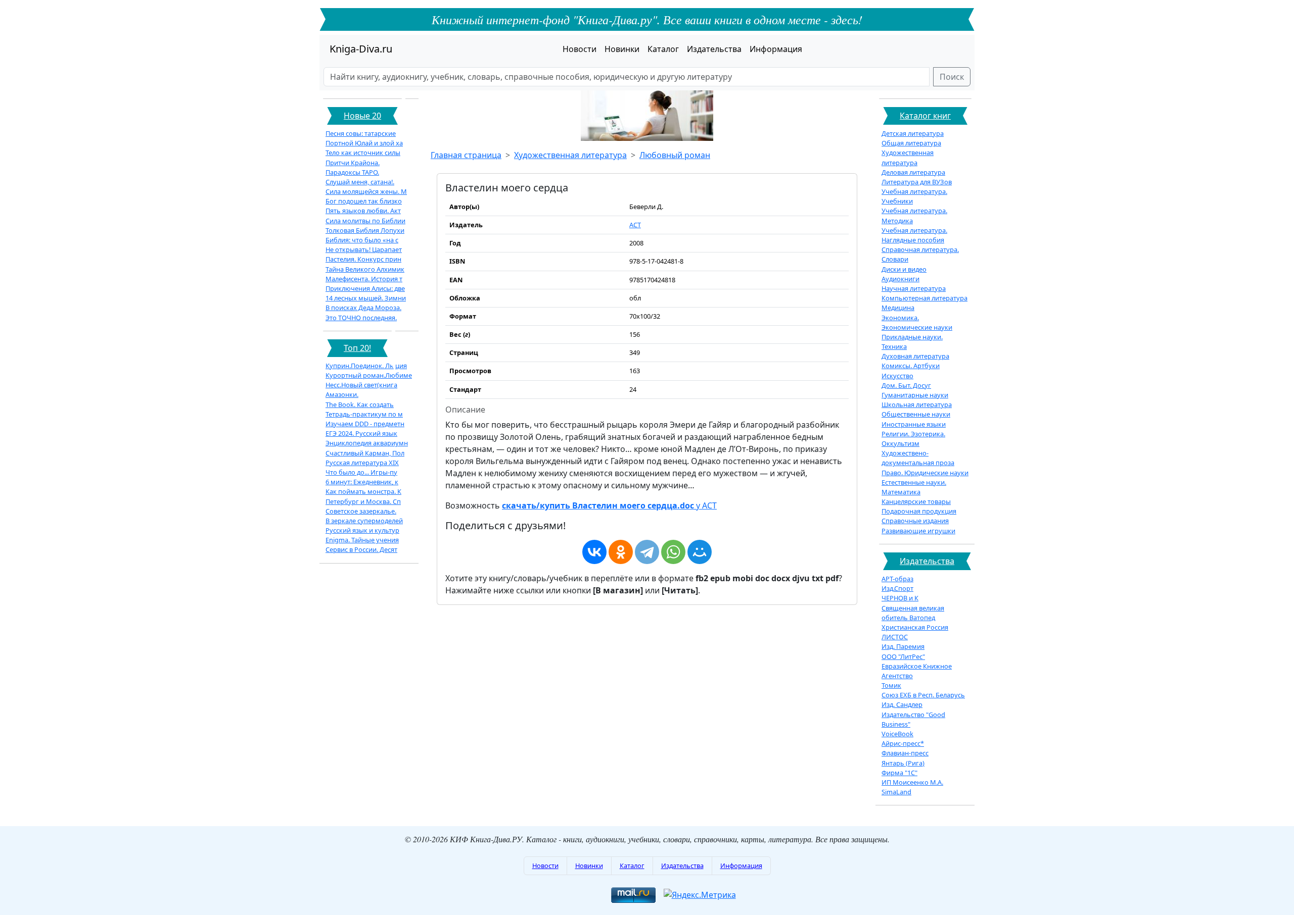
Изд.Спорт (897, 588)
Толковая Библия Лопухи (365, 230)
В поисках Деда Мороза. (363, 307)
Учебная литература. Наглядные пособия (914, 235)
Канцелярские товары (916, 501)
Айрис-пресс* (903, 743)
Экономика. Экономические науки (917, 322)
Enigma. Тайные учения (362, 539)
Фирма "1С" (899, 772)
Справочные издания (915, 520)
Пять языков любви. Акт (363, 210)
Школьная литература (917, 404)
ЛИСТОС (895, 636)
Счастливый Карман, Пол (365, 453)
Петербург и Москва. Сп (363, 501)
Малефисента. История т (364, 278)
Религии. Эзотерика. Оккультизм (913, 438)
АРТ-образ (897, 578)
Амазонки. (342, 394)
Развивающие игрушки (918, 530)
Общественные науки (916, 414)
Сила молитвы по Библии (365, 220)
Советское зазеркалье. (361, 511)
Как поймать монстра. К (363, 491)
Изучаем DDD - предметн (365, 423)
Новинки (622, 49)
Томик (891, 685)
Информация (776, 49)
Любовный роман (674, 155)
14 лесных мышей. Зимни (366, 297)
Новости (579, 49)
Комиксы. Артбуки (911, 365)
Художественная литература (570, 155)
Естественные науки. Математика (914, 487)
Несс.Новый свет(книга (361, 384)
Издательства (714, 49)
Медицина (898, 307)
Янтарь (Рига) (903, 763)
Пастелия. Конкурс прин (363, 259)
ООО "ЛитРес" (903, 656)
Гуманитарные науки (915, 394)
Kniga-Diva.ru (361, 49)
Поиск (952, 76)
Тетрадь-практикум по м (364, 414)
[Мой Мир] (699, 552)
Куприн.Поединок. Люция (366, 365)
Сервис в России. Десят (361, 549)
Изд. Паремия (903, 646)
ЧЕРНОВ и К (900, 597)
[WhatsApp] (673, 552)
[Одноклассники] (621, 552)
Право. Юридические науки (925, 472)
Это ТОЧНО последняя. (361, 317)
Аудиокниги (900, 278)
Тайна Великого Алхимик (365, 269)
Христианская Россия (915, 627)
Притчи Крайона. (353, 162)
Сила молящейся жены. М (366, 191)
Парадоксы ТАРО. (352, 172)
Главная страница (466, 155)
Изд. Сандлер (902, 704)
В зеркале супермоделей (364, 520)
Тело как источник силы (363, 152)
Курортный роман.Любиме (369, 375)
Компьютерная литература (924, 297)
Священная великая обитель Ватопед (913, 612)
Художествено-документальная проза (918, 457)
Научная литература (914, 288)
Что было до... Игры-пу (361, 472)
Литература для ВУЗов (917, 181)
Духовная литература (915, 356)
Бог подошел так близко (364, 201)
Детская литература (913, 133)
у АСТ (609, 505)
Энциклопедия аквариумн (367, 442)
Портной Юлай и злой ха (364, 142)
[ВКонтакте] (594, 552)
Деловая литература (913, 172)
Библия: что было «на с (362, 239)
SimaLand (896, 791)
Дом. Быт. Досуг (906, 385)
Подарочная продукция (919, 511)
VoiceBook (897, 733)
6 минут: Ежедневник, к (362, 481)
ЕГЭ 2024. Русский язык (361, 433)
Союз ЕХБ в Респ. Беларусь (923, 694)
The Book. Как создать (360, 404)
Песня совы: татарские (361, 133)
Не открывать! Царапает (364, 249)
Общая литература (911, 142)
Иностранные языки (914, 424)
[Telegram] (647, 552)
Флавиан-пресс (905, 752)
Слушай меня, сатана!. (360, 181)
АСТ (635, 224)
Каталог (663, 49)
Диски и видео (904, 269)
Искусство (897, 375)
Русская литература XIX (362, 462)
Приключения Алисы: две (365, 288)
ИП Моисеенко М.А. (912, 782)
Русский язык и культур (362, 530)
